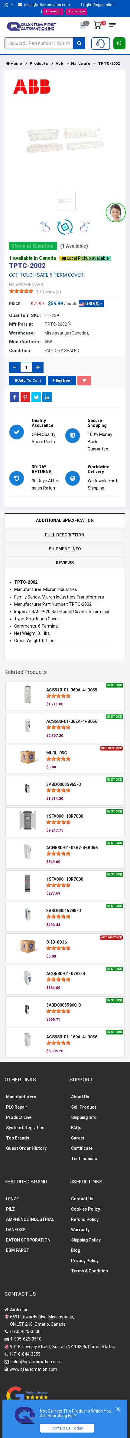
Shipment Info (65, 548)
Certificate (82, 1148)
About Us (80, 1096)
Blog (75, 1250)
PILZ (10, 1209)
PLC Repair (16, 1107)
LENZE (12, 1198)
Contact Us (82, 1198)
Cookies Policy (85, 1209)
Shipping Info (84, 1117)
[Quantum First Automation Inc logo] (32, 26)
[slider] (21, 291)
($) (6, 4)
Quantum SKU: (25, 315)
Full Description (64, 535)
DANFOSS (15, 1229)
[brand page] (31, 86)
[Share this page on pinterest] (25, 397)
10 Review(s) (48, 291)
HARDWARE (20, 284)
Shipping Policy (86, 1240)
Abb (59, 63)
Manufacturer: (25, 342)
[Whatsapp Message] (119, 43)
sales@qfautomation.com (46, 4)
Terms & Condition (89, 1270)
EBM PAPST (17, 1250)
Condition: (20, 350)
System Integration (25, 1127)
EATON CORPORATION (28, 1240)
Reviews (65, 562)
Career (78, 1138)
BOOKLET (55, 11)
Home (16, 63)
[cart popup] (97, 27)
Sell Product (83, 1107)
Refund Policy (85, 1219)
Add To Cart (29, 380)
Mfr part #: (21, 324)
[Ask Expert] (100, 43)
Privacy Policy (85, 1260)
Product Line (18, 1117)
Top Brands (17, 1138)
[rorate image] (45, 226)
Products (39, 63)
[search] (79, 43)
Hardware (80, 63)
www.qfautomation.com (33, 1369)
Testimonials (84, 1158)
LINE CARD (78, 11)
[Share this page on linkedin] (47, 397)
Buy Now (63, 380)
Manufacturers (21, 1096)
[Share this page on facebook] (14, 397)
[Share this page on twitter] (36, 397)
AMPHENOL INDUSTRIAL (30, 1219)
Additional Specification (65, 520)
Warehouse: (22, 333)
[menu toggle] (112, 27)
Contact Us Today (67, 1428)
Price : (16, 304)
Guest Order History (26, 1148)
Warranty (80, 1229)
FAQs (76, 1127)
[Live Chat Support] (116, 212)
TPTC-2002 (109, 63)
